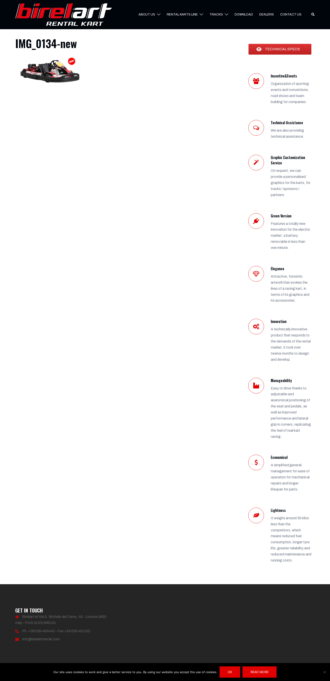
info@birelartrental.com (41, 639)
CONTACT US (290, 14)
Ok (230, 672)
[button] (313, 14)
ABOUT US (147, 14)
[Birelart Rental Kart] (63, 14)
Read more (259, 672)
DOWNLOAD (244, 14)
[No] (324, 672)
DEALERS (266, 14)
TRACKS (216, 14)
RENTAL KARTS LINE (182, 14)
